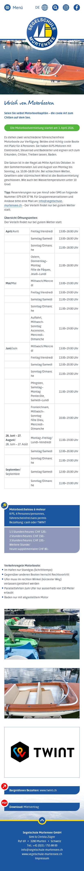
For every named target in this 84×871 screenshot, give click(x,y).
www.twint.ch (33, 790)
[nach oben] (42, 819)
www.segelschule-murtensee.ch (42, 854)
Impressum (42, 858)
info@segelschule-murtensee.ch (42, 849)
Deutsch (45, 7)
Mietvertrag (24, 807)
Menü (18, 7)
